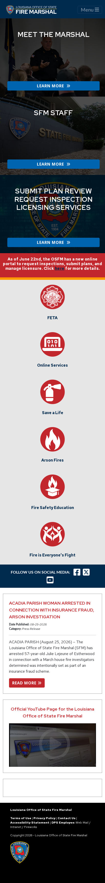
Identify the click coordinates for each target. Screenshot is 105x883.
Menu (88, 10)
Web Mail (82, 823)
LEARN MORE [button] (51, 86)
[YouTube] (51, 580)
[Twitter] (87, 572)
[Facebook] (77, 572)
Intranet (15, 827)
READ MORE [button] (25, 683)
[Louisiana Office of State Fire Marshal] (34, 10)
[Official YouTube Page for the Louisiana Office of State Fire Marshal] (52, 745)
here (59, 268)
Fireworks (30, 827)
